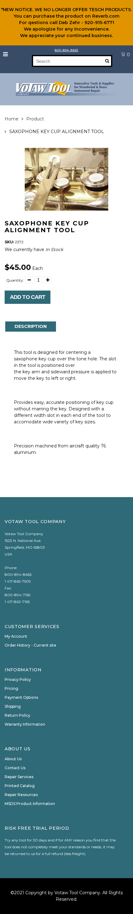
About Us (13, 759)
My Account (16, 636)
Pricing (11, 688)
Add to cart (27, 297)
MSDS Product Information (30, 803)
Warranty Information (25, 724)
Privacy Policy (18, 679)
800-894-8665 (66, 50)
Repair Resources (21, 794)
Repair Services (19, 776)
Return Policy (17, 715)
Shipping (13, 706)
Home (12, 119)
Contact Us (15, 767)
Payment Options (21, 697)
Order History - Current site (30, 645)
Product (35, 119)
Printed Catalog (20, 785)
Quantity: (15, 280)
